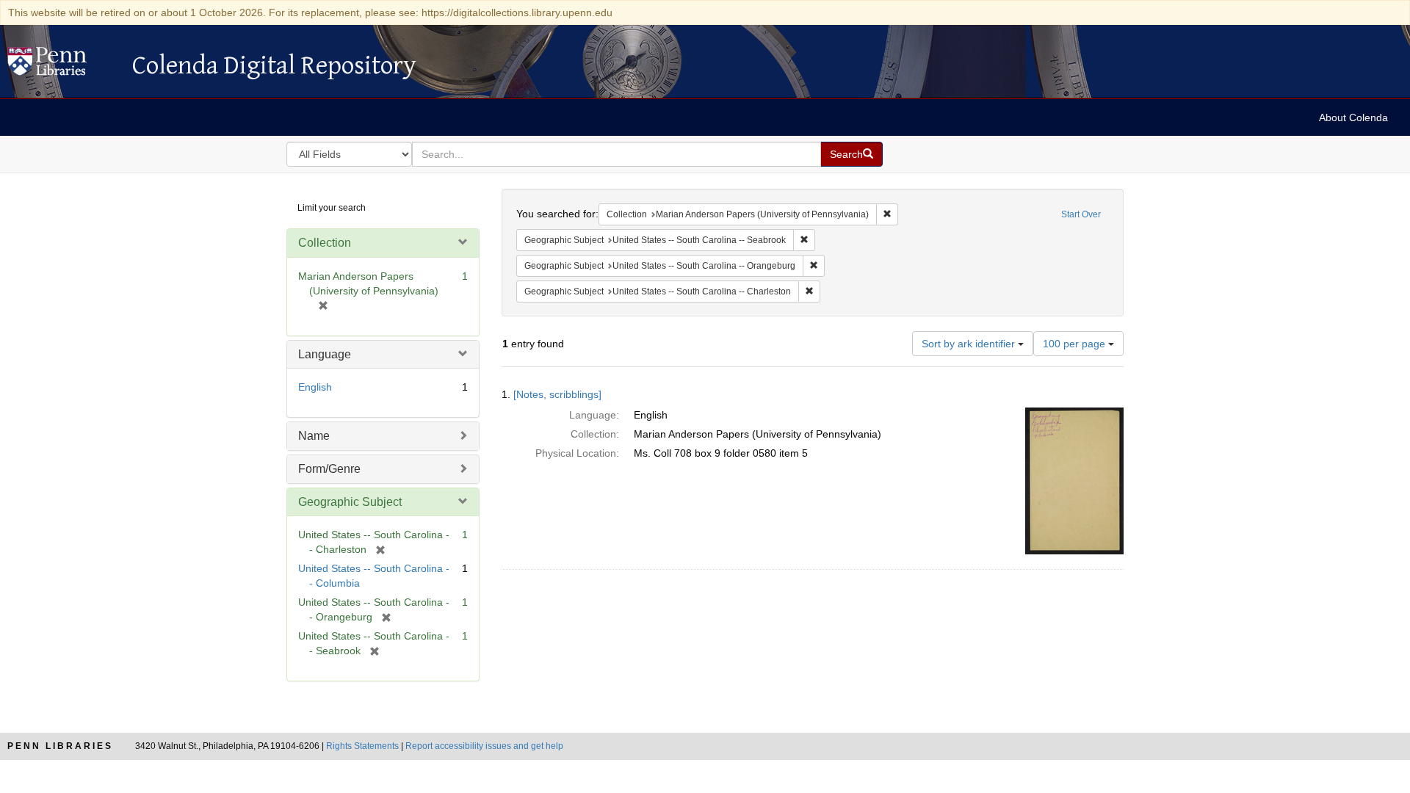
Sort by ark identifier (970, 344)
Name (314, 436)
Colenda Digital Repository (62, 65)
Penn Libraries (60, 746)
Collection (324, 242)
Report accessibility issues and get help (484, 746)
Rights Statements (362, 746)
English (315, 387)
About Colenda (1353, 117)
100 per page (1075, 344)
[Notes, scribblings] (557, 394)
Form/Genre (329, 469)
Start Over (1081, 214)
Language (324, 354)
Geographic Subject (350, 502)
